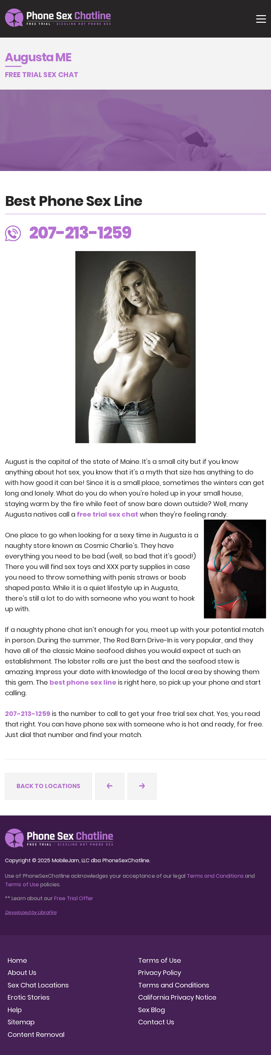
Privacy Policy (159, 972)
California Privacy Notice (177, 997)
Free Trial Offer (73, 898)
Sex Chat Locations (38, 985)
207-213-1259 (27, 713)
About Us (22, 972)
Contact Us (156, 1022)
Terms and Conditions (215, 876)
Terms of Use (22, 884)
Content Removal (36, 1034)
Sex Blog (151, 1009)
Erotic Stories (29, 997)
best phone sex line (83, 682)
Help (15, 1009)
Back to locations (48, 786)
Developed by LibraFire (31, 912)
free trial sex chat (106, 514)
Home (17, 960)
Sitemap (21, 1022)
